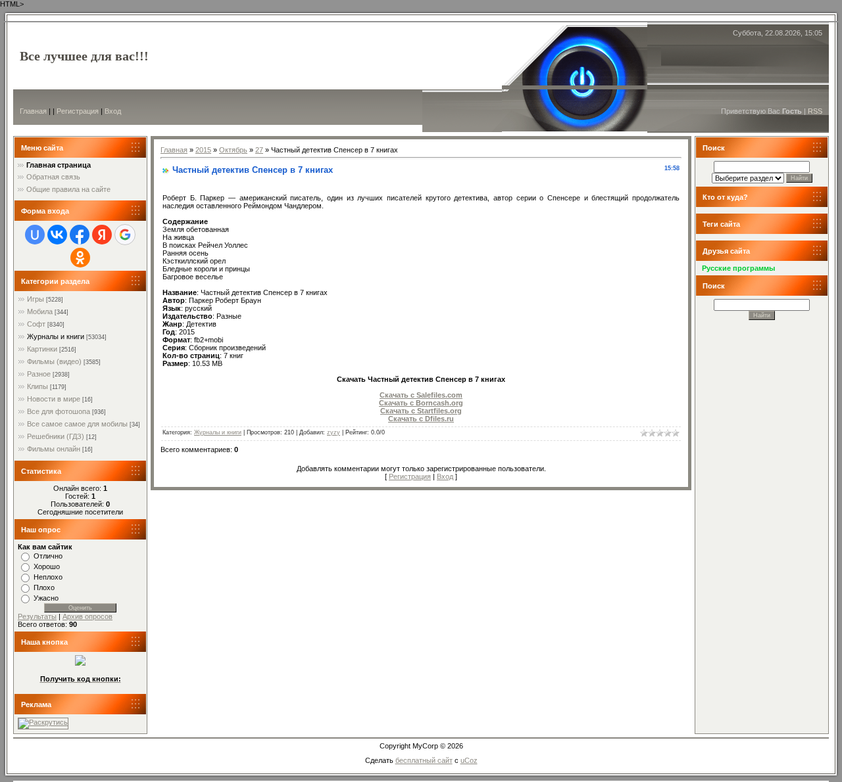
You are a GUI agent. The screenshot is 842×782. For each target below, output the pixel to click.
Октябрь (233, 150)
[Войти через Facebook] (79, 234)
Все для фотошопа (58, 411)
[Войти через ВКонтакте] (57, 234)
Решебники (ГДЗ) (55, 436)
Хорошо (47, 566)
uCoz (469, 760)
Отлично (48, 556)
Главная (33, 111)
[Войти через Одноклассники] (80, 257)
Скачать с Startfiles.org (421, 411)
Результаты (37, 616)
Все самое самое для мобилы (77, 424)
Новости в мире (53, 399)
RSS (815, 111)
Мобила (40, 311)
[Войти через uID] (35, 234)
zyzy (333, 432)
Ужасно (46, 598)
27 (259, 150)
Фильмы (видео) (54, 361)
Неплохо (48, 577)
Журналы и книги (55, 336)
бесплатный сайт (424, 760)
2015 (203, 150)
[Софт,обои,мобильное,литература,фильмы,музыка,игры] (80, 663)
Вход (113, 111)
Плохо (44, 587)
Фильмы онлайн (53, 449)
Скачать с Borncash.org (421, 403)
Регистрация (78, 111)
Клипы (37, 386)
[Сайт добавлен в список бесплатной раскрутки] (43, 722)
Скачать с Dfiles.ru (421, 419)
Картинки (42, 349)
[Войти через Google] (125, 234)
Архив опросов (87, 616)
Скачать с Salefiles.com (421, 395)
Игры (35, 299)
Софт (36, 324)
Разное (39, 374)
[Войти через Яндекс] (102, 234)
